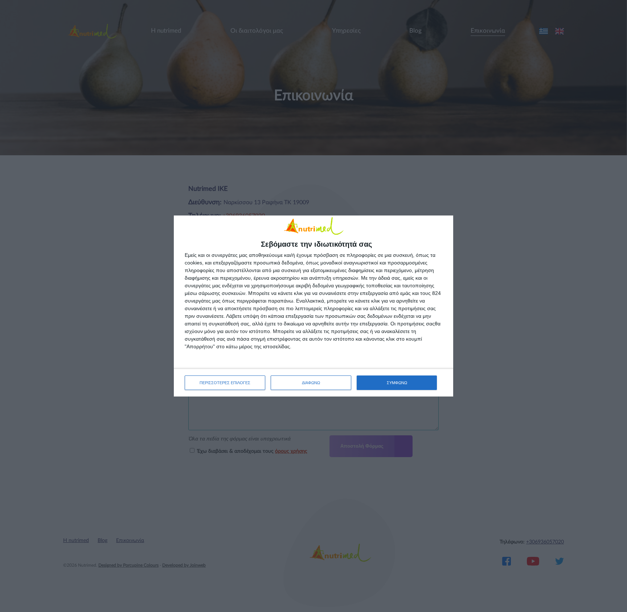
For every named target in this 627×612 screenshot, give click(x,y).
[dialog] (313, 306)
